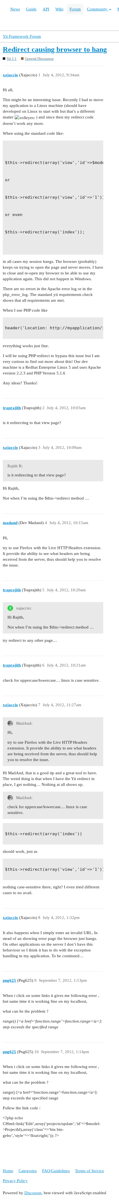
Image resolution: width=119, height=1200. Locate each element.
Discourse (33, 1193)
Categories (28, 1171)
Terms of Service (89, 1171)
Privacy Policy (15, 1181)
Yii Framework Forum (22, 36)
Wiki (59, 9)
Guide (31, 9)
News (15, 9)
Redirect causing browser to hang (55, 49)
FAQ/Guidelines (56, 1171)
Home (8, 1171)
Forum (75, 9)
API (46, 9)
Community (97, 9)
